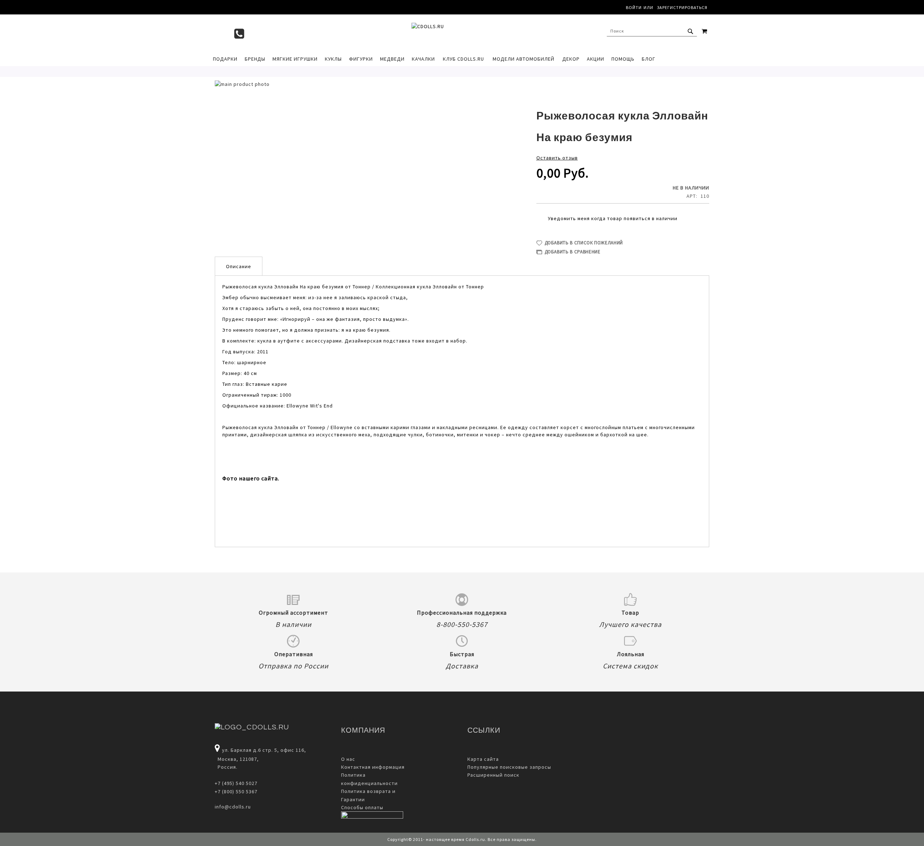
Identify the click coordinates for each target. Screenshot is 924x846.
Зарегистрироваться (682, 7)
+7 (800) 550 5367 (236, 791)
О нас (348, 759)
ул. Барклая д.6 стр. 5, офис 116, (264, 750)
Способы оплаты (362, 807)
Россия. (226, 767)
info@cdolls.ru (233, 806)
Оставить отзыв (557, 157)
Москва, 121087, (237, 759)
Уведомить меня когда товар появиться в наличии (612, 218)
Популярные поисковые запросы (509, 767)
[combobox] (652, 31)
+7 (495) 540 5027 (236, 783)
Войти (634, 7)
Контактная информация (373, 767)
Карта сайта (483, 759)
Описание (238, 266)
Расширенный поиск (493, 775)
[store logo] (458, 33)
